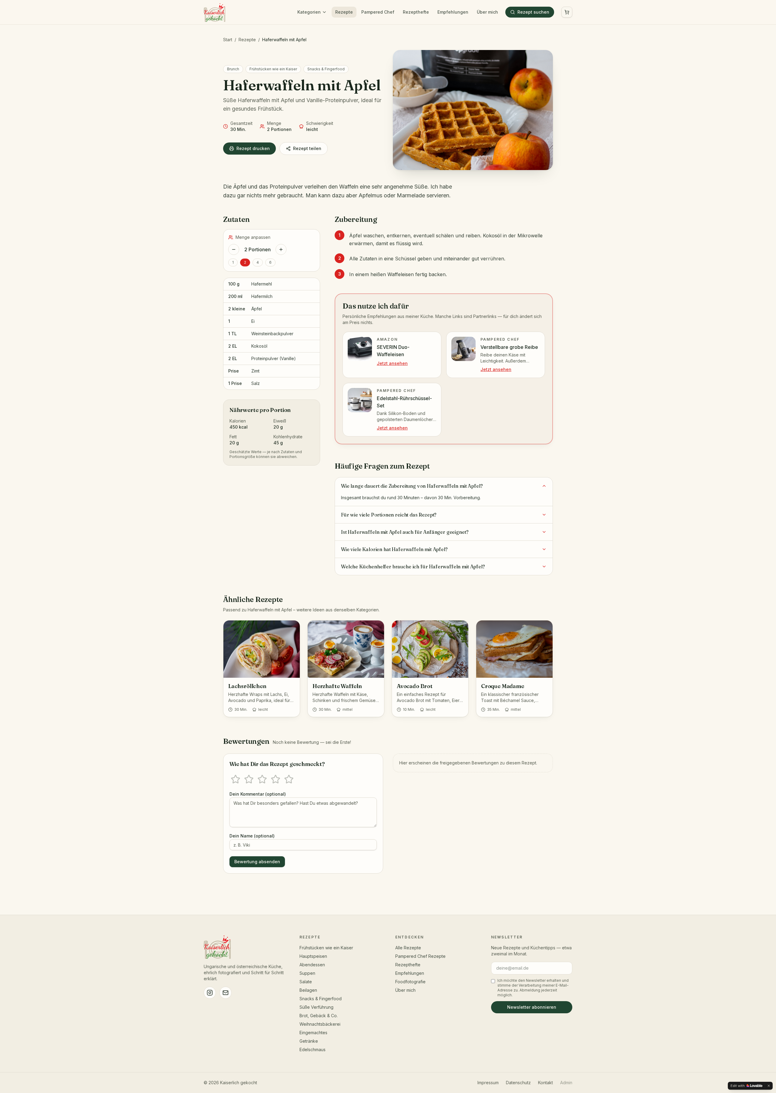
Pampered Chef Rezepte (420, 956)
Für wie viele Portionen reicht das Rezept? (388, 515)
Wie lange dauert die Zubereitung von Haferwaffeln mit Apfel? (412, 486)
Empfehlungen (452, 12)
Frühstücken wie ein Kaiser (273, 69)
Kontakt (545, 1082)
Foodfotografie (410, 981)
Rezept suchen (533, 12)
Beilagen (308, 990)
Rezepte (344, 12)
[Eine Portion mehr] (281, 249)
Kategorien (309, 12)
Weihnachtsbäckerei (319, 1024)
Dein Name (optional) (252, 835)
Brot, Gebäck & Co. (318, 1015)
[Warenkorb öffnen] (566, 12)
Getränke (308, 1041)
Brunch (233, 69)
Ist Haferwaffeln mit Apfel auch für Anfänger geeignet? (404, 532)
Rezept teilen (307, 148)
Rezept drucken (253, 148)
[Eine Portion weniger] (233, 249)
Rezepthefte (416, 12)
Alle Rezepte (408, 947)
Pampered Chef (377, 12)
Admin (566, 1082)
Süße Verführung (316, 1007)
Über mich (487, 12)
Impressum (488, 1082)
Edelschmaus (312, 1049)
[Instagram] (210, 993)
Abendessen (312, 964)
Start (227, 39)
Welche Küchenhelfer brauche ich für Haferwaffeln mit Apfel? (413, 566)
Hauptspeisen (313, 956)
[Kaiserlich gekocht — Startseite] (214, 12)
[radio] (235, 779)
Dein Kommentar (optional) (257, 794)
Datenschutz (518, 1082)
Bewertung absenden (257, 861)
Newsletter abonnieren (531, 1007)
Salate (305, 981)
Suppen (307, 973)
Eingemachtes (313, 1032)
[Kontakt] (225, 993)
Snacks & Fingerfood (326, 69)
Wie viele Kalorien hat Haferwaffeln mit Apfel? (394, 549)
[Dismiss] (768, 1085)
